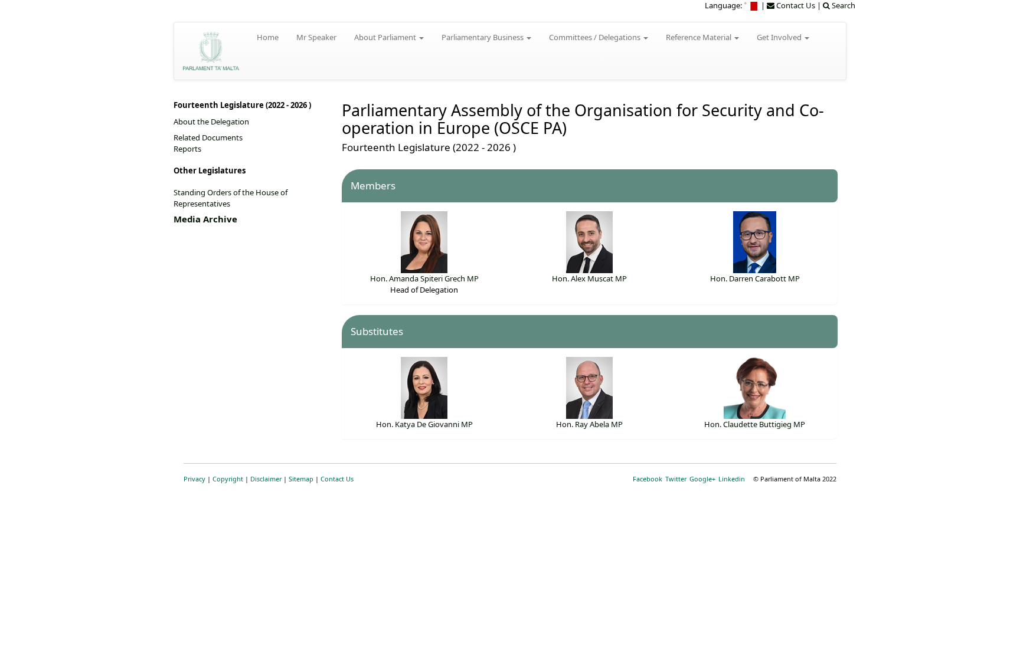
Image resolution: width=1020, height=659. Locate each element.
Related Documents (208, 137)
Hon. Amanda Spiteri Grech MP (424, 278)
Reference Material (699, 37)
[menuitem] (751, 5)
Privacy (194, 478)
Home (268, 37)
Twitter (675, 478)
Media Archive (205, 219)
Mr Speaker (316, 37)
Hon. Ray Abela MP (589, 424)
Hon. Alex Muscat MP (589, 278)
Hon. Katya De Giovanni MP (424, 424)
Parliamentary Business (483, 37)
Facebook (647, 478)
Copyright (227, 478)
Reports (187, 148)
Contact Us (337, 478)
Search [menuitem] (842, 5)
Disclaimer (266, 478)
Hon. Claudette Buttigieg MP (754, 424)
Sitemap (301, 478)
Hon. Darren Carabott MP (755, 278)
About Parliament (386, 37)
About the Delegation (211, 121)
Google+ (702, 478)
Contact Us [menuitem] (794, 5)
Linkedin (731, 478)
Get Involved (780, 37)
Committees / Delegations (595, 37)
